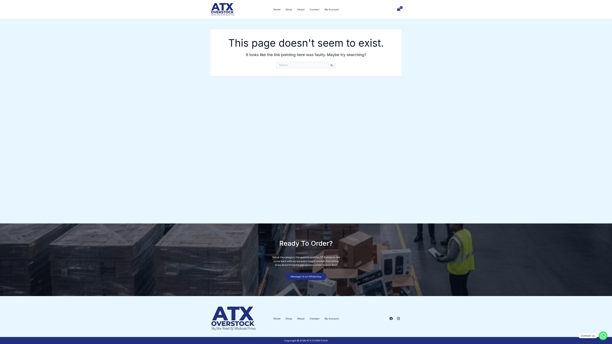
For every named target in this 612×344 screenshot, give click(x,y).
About (301, 9)
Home (276, 9)
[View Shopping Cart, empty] (399, 9)
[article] (306, 261)
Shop (289, 9)
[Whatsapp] (603, 335)
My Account (331, 9)
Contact (314, 9)
